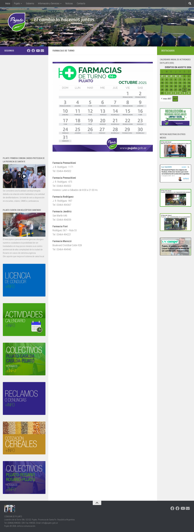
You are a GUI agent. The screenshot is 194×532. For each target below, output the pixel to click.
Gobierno (30, 3)
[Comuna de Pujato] (33, 50)
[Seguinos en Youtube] (37, 50)
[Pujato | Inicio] (16, 22)
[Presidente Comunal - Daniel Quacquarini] (28, 50)
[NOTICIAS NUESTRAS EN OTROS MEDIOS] (175, 157)
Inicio (6, 3)
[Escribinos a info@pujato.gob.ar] (42, 50)
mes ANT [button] (167, 98)
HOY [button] (175, 98)
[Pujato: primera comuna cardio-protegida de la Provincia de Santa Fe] (24, 187)
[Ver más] (24, 236)
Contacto (81, 3)
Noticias (69, 3)
